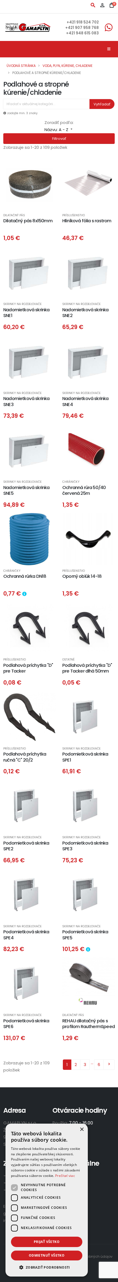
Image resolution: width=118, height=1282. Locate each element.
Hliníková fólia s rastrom (86, 221)
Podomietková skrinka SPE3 (85, 846)
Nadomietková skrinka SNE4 (85, 401)
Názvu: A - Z (59, 129)
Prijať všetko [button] (47, 1241)
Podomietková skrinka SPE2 (26, 846)
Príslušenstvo (73, 215)
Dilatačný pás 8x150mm (27, 221)
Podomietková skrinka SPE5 (85, 935)
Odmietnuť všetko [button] (46, 1255)
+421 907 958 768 (82, 27)
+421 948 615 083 (82, 33)
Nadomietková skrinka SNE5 (26, 490)
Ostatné (68, 659)
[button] (46, 1267)
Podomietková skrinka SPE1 (85, 757)
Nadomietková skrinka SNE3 (26, 401)
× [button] (82, 1129)
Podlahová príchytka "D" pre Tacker (28, 668)
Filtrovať (59, 138)
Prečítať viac (65, 1175)
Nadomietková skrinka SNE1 (26, 313)
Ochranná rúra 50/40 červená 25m (84, 490)
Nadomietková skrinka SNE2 (85, 313)
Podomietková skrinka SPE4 (26, 935)
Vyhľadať (102, 104)
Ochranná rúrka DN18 (24, 576)
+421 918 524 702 (83, 22)
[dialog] (46, 1200)
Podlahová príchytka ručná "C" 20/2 (24, 757)
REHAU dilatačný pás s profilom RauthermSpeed (88, 1024)
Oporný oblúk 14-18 (82, 576)
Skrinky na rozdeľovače (22, 304)
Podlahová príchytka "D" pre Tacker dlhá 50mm (87, 668)
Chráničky (71, 482)
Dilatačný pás (14, 215)
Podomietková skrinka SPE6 (26, 1024)
